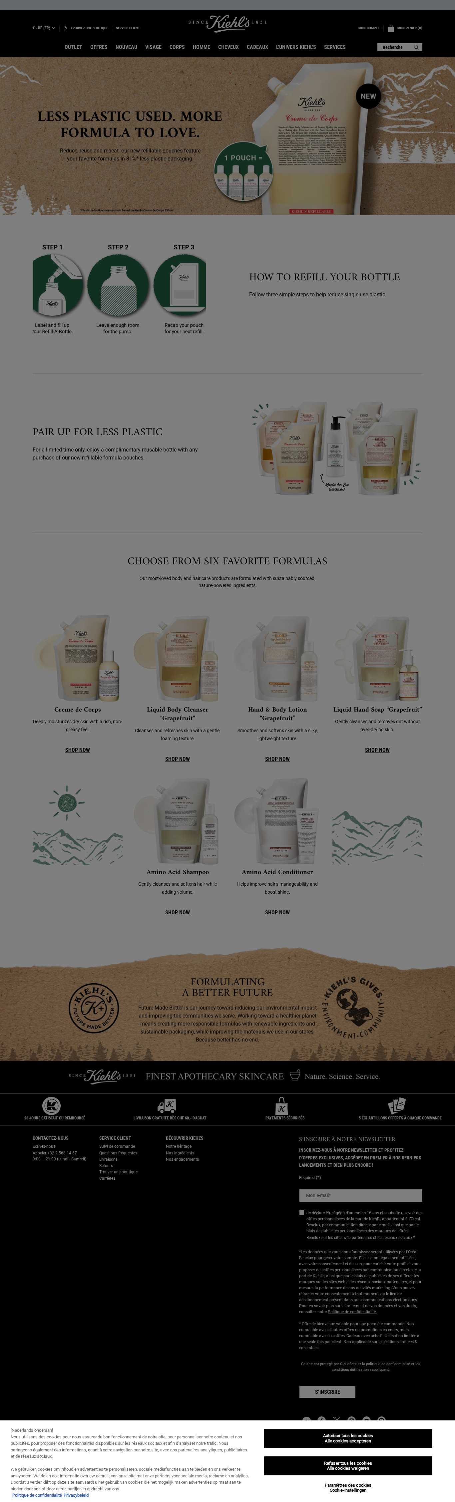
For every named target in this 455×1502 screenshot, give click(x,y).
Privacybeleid (76, 1495)
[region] (227, 1461)
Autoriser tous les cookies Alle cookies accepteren (348, 1438)
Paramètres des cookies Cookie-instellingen (348, 1488)
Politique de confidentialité (37, 1495)
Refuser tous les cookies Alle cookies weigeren (348, 1466)
